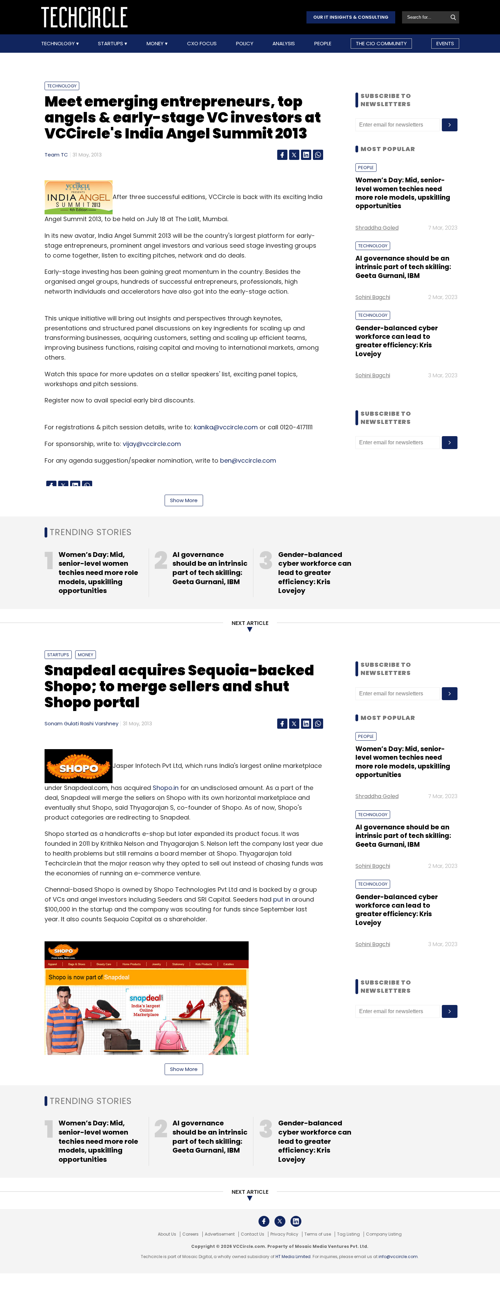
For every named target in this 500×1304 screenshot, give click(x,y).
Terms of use (317, 1234)
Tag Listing (348, 1234)
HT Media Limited (293, 1256)
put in (281, 899)
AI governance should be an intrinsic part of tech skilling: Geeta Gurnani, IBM (403, 267)
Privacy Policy (284, 1234)
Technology (58, 43)
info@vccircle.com (398, 1256)
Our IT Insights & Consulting (350, 17)
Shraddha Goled (377, 228)
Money (156, 43)
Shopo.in (166, 787)
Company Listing (384, 1234)
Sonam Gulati (62, 723)
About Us (167, 1234)
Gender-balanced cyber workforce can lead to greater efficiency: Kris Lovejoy (396, 341)
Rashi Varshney (99, 723)
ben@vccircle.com (248, 460)
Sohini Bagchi (372, 297)
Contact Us (252, 1234)
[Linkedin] (306, 155)
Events (445, 43)
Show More (184, 500)
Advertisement (220, 1234)
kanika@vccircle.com (226, 427)
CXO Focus (202, 43)
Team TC (56, 154)
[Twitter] (294, 155)
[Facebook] (282, 155)
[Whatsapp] (318, 155)
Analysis (283, 43)
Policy (244, 43)
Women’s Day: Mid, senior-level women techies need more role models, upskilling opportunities (402, 193)
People (322, 43)
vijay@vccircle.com (152, 444)
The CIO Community (381, 43)
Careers (190, 1234)
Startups (111, 43)
